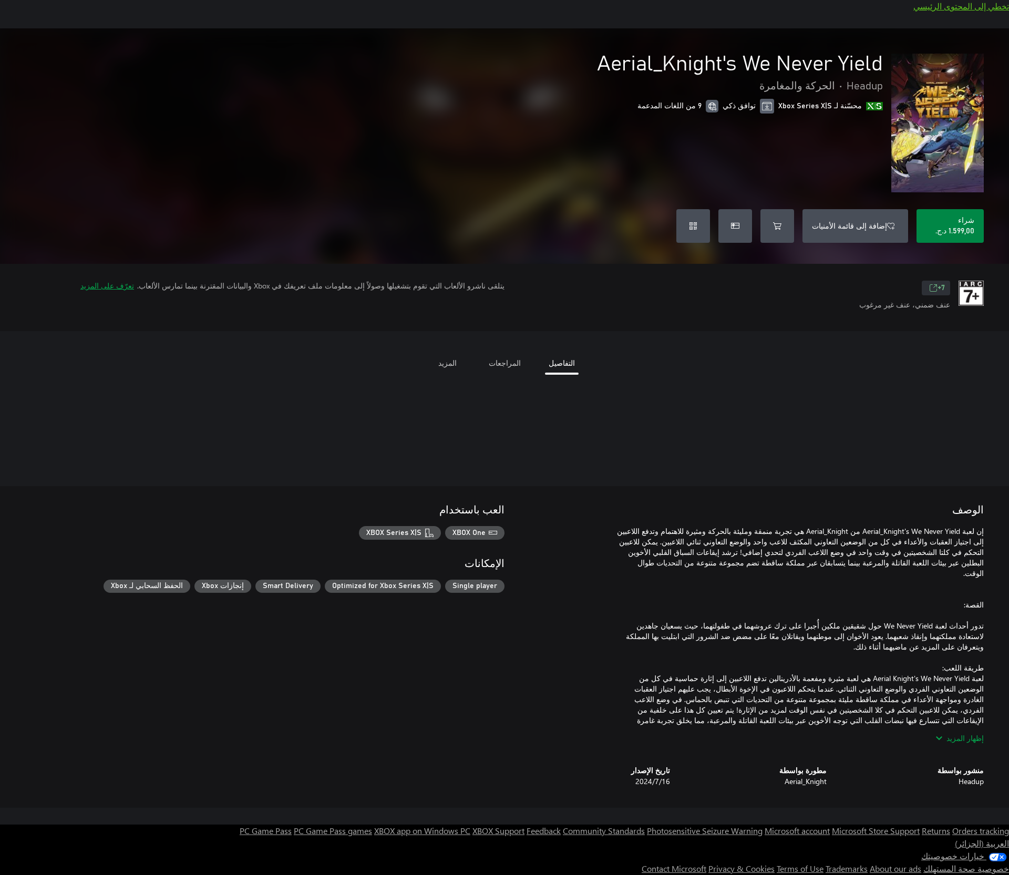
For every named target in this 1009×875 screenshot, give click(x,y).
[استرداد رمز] (693, 226)
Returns (936, 830)
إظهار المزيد (965, 738)
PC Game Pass (266, 830)
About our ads (895, 868)
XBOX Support (498, 830)
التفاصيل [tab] (562, 363)
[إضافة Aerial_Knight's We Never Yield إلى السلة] (777, 226)
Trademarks (847, 868)
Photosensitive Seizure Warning (705, 830)
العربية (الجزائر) (982, 843)
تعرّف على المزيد (107, 286)
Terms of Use (800, 868)
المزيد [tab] (447, 363)
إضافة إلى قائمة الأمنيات (849, 226)
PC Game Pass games (333, 830)
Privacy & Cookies (741, 868)
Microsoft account (797, 830)
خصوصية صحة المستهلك (966, 868)
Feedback (544, 830)
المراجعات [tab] (505, 363)
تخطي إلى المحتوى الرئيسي (961, 6)
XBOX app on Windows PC (422, 830)
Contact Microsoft (674, 868)
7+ (941, 288)
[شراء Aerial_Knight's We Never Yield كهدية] (735, 226)
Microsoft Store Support (876, 830)
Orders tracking (980, 830)
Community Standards (604, 830)
